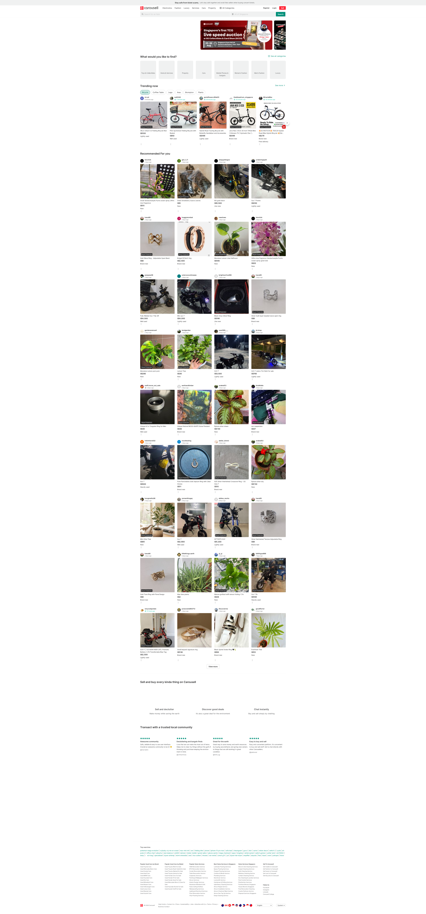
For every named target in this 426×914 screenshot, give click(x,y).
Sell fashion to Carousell (270, 869)
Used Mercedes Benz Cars (148, 869)
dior (250, 850)
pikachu (159, 853)
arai (190, 855)
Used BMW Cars (145, 875)
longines (240, 853)
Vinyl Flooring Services (196, 895)
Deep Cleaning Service (221, 895)
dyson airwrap (169, 855)
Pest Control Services (245, 880)
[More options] (141, 144)
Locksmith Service (219, 880)
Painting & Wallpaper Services (198, 878)
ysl (228, 855)
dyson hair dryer (236, 855)
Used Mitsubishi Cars (146, 882)
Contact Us (170, 904)
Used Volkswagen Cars (147, 887)
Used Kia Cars (144, 880)
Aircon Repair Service (220, 887)
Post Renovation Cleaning (246, 889)
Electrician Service (220, 878)
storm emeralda (181, 855)
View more (213, 666)
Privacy (214, 904)
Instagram (266, 890)
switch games (260, 853)
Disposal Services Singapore (247, 893)
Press (177, 904)
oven (269, 855)
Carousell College (268, 894)
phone (207, 850)
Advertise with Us (200, 904)
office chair (151, 853)
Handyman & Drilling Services (223, 882)
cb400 (176, 853)
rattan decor (263, 850)
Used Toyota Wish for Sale (173, 867)
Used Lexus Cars (145, 889)
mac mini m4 (184, 850)
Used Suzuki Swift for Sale (173, 889)
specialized (158, 855)
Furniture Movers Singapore (247, 884)
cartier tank (271, 853)
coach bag (149, 855)
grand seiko (202, 853)
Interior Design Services (196, 882)
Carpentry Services (195, 875)
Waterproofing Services (196, 889)
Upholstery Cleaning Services (223, 884)
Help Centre (162, 904)
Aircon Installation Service (222, 889)
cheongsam (238, 850)
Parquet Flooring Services (222, 871)
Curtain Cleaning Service (246, 875)
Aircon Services (194, 880)
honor (282, 855)
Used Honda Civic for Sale (173, 875)
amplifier (246, 855)
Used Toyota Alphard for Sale (174, 871)
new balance (168, 853)
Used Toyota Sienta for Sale (173, 873)
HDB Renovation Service (197, 867)
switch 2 (272, 850)
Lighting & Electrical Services (198, 891)
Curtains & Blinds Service (222, 873)
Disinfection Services (245, 882)
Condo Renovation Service (197, 871)
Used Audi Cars (145, 873)
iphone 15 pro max (217, 850)
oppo (234, 853)
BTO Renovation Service (197, 869)
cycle (279, 850)
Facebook (266, 887)
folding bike (199, 850)
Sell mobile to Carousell (270, 867)
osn (192, 850)
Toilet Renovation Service (197, 873)
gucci (245, 850)
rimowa (204, 855)
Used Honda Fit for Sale (172, 878)
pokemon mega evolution (149, 850)
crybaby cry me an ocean (169, 850)
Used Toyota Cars (145, 867)
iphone (182, 853)
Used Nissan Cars (145, 884)
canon (255, 850)
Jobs (191, 904)
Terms (209, 904)
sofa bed (229, 850)
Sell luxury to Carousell (270, 871)
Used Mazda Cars (145, 891)
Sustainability (184, 904)
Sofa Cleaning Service (245, 871)
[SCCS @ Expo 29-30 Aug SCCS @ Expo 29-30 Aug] (236, 35)
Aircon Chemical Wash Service (223, 891)
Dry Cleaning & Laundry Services (248, 878)
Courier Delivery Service (246, 891)
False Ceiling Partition (196, 887)
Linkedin (265, 892)
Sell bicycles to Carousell (271, 875)
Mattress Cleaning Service (246, 873)
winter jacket (249, 853)
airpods (253, 855)
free (259, 855)
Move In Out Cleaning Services (248, 867)
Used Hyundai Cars (146, 878)
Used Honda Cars (145, 871)
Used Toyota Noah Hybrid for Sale (175, 869)
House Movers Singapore (246, 887)
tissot (264, 855)
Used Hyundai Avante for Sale (174, 887)
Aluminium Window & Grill (197, 884)
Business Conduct (164, 906)
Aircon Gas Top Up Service (222, 893)
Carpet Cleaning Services (246, 869)
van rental (212, 855)
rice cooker (197, 855)
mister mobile (191, 853)
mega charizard (224, 853)
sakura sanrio (213, 853)
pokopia (275, 855)
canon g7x (221, 855)
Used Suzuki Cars (145, 893)
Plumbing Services (219, 875)
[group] (213, 35)
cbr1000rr (280, 853)
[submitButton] (280, 14)
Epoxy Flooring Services (221, 869)
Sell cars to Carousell (269, 873)
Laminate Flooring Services (222, 867)
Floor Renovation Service (197, 893)
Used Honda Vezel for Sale (173, 880)
